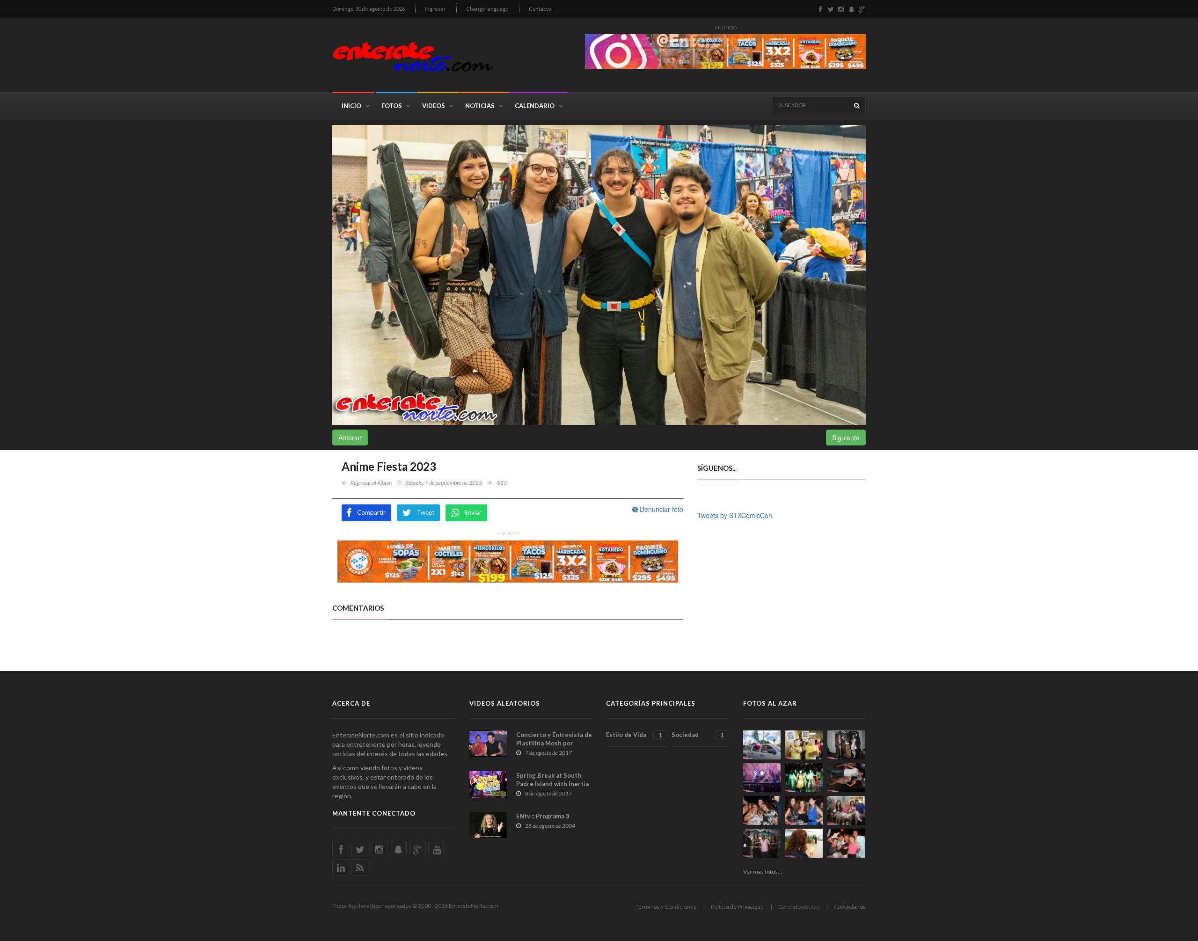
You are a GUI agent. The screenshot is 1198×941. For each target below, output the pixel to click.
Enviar (473, 512)
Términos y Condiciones (666, 906)
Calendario (535, 105)
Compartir (371, 512)
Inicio (351, 105)
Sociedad (697, 735)
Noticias (480, 105)
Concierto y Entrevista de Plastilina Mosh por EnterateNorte (554, 743)
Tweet (425, 512)
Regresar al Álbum (371, 482)
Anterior (350, 437)
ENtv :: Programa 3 (543, 816)
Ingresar (435, 9)
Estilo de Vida (634, 735)
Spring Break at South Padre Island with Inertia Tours (552, 784)
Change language (487, 9)
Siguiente (846, 437)
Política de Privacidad (737, 906)
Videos (433, 105)
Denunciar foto (660, 509)
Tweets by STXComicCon (734, 515)
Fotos (391, 105)
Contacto (540, 9)
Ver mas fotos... (762, 871)
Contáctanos (850, 906)
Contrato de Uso (798, 906)
